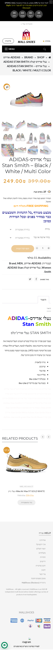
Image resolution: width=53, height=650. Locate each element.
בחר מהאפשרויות (26, 502)
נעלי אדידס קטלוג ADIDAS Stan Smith (25, 61)
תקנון (43, 570)
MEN (20, 263)
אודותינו (42, 540)
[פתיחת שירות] (4, 645)
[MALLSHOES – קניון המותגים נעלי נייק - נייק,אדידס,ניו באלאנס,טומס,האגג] (26, 36)
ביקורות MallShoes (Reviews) (34, 582)
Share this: (44, 279)
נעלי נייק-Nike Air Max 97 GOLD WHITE (26, 491)
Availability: (44, 257)
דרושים (43, 561)
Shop (40, 57)
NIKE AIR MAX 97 (26, 486)
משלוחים (42, 553)
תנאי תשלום (41, 548)
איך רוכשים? (41, 544)
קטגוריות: (46, 263)
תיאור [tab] (43, 299)
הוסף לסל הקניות (22, 248)
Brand (28, 57)
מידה (47, 228)
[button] (7, 87)
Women (46, 267)
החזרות (43, 557)
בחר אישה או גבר (42, 237)
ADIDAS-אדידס (11, 57)
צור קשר (42, 574)
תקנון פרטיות (41, 565)
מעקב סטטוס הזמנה (38, 578)
